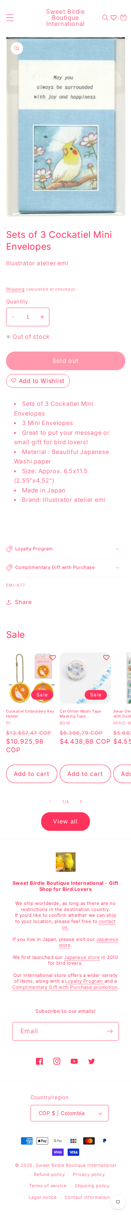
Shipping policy (92, 1185)
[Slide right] (81, 801)
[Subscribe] (110, 1031)
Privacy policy (89, 1174)
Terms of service (48, 1185)
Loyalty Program (84, 981)
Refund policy (49, 1174)
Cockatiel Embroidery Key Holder (30, 713)
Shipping (15, 289)
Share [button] (23, 602)
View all (65, 821)
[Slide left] (50, 801)
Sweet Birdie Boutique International (76, 1165)
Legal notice (43, 1197)
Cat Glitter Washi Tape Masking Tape (80, 713)
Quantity (17, 301)
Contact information (87, 1197)
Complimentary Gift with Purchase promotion (64, 987)
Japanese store (82, 957)
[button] (10, 17)
